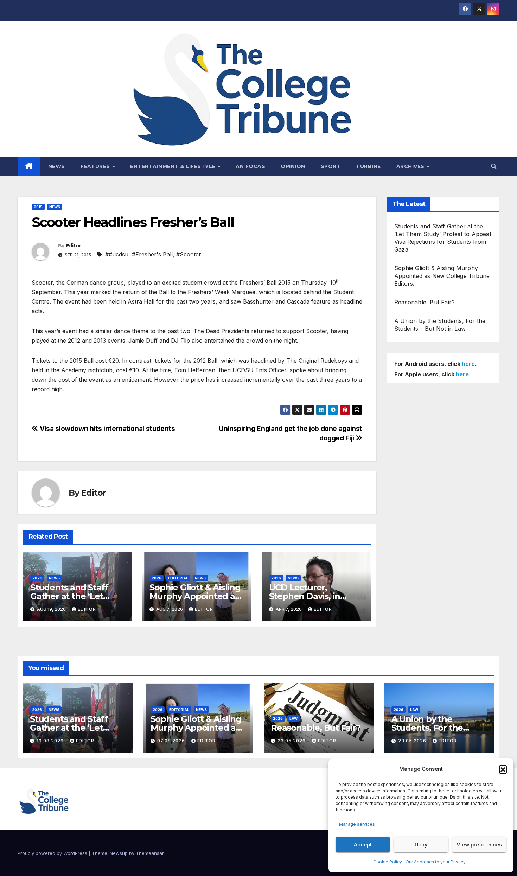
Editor (73, 245)
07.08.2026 (171, 740)
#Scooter (188, 254)
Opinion (293, 166)
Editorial (178, 578)
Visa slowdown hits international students (106, 428)
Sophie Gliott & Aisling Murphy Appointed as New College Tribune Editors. (442, 276)
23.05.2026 (292, 740)
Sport (331, 166)
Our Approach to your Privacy (436, 861)
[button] (502, 769)
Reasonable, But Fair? (424, 302)
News (56, 166)
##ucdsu (116, 254)
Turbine (368, 166)
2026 (37, 578)
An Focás (250, 166)
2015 (38, 207)
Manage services (357, 824)
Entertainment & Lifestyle (173, 166)
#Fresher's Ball (152, 254)
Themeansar (150, 853)
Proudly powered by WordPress (53, 853)
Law (293, 718)
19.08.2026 (51, 740)
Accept (363, 844)
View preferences (479, 844)
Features (96, 166)
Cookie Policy (387, 861)
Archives (411, 166)
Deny (421, 844)
